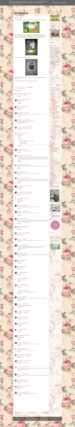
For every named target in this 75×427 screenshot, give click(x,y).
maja (53, 129)
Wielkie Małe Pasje (20, 155)
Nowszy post (18, 412)
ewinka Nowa (19, 392)
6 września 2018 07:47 (23, 266)
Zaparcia (51, 185)
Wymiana (51, 178)
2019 (52, 97)
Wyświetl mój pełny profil (54, 65)
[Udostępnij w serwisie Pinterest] (31, 87)
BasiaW (18, 323)
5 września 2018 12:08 (28, 155)
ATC (51, 142)
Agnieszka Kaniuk (20, 93)
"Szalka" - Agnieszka (20, 354)
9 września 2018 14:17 (23, 329)
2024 (52, 90)
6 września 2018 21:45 (25, 290)
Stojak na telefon (53, 174)
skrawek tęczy (19, 232)
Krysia (18, 238)
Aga (18, 171)
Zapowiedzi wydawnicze (54, 186)
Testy (51, 176)
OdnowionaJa (19, 164)
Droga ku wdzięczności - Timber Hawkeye (56, 106)
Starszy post (45, 412)
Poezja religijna (53, 165)
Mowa (51, 156)
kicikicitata (19, 198)
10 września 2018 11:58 (29, 354)
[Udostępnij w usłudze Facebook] (30, 87)
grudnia (53, 100)
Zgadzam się (63, 2)
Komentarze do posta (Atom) (24, 415)
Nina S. (18, 284)
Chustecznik (52, 143)
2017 (52, 136)
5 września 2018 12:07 (23, 149)
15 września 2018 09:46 (26, 392)
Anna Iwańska (19, 99)
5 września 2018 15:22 (26, 177)
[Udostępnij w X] (29, 87)
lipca (53, 126)
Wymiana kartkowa (21, 88)
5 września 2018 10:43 (25, 112)
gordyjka (18, 278)
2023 (52, 91)
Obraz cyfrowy (52, 157)
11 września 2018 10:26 (25, 373)
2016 (52, 138)
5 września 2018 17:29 (25, 211)
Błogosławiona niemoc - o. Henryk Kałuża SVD (56, 118)
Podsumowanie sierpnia (54, 122)
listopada (54, 101)
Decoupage (19, 226)
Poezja (51, 164)
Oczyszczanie (52, 159)
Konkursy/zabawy (53, 151)
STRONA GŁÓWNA (18, 13)
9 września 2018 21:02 (25, 335)
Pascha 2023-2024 (53, 161)
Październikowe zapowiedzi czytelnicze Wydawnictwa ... (55, 109)
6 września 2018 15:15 (24, 284)
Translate (58, 26)
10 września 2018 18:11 (28, 360)
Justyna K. (19, 373)
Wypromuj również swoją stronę (54, 81)
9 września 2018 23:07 (25, 342)
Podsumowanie (53, 163)
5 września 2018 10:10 (26, 99)
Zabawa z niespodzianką (54, 182)
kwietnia (53, 130)
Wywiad (51, 181)
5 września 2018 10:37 (24, 106)
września (54, 104)
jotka (18, 205)
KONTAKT (25, 13)
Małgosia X (19, 211)
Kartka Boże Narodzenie (54, 147)
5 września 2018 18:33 (23, 218)
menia (18, 272)
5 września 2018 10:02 (27, 93)
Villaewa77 (19, 366)
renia (18, 266)
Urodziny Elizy (54, 114)
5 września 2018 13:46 (26, 164)
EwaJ (18, 218)
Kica (18, 260)
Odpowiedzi (20, 139)
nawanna (18, 303)
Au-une (18, 106)
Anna (18, 296)
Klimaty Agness (20, 119)
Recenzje (51, 168)
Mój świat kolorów (20, 360)
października (54, 103)
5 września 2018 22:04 (23, 238)
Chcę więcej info (55, 2)
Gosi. (30, 57)
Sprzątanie (52, 173)
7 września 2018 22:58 (24, 303)
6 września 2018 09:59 (23, 272)
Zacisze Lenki (24, 7)
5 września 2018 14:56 (23, 171)
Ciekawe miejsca (53, 144)
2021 (52, 94)
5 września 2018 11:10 (27, 119)
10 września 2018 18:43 (25, 366)
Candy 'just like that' (55, 116)
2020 (52, 96)
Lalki (51, 152)
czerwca (53, 127)
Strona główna (31, 412)
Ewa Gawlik (19, 112)
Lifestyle (51, 155)
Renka (18, 149)
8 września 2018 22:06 (24, 323)
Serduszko (52, 169)
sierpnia (53, 124)
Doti (18, 348)
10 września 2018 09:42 (23, 348)
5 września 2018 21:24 (26, 232)
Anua (18, 329)
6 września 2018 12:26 (24, 278)
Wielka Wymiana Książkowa (55, 177)
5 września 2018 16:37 (25, 198)
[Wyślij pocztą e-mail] (27, 87)
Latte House (19, 335)
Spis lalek (52, 172)
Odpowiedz (19, 96)
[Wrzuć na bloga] (28, 87)
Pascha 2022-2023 (53, 160)
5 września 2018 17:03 (23, 205)
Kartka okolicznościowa (54, 148)
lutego (53, 133)
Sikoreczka (19, 342)
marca (53, 132)
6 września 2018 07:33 (23, 260)
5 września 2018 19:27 (25, 226)
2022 (52, 93)
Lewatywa (52, 153)
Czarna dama (19, 177)
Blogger (45, 419)
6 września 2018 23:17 (23, 296)
